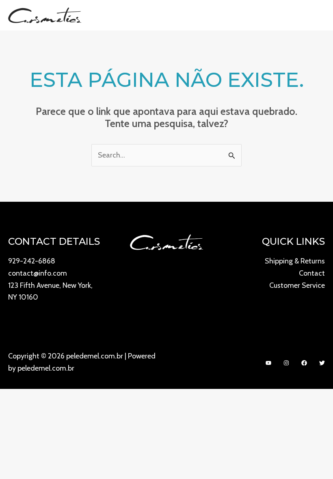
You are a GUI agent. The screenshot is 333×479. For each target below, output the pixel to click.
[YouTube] (268, 363)
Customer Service (297, 285)
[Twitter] (322, 363)
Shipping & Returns (295, 261)
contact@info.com (37, 273)
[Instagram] (286, 363)
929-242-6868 (31, 261)
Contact (312, 273)
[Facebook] (304, 363)
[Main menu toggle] (316, 15)
